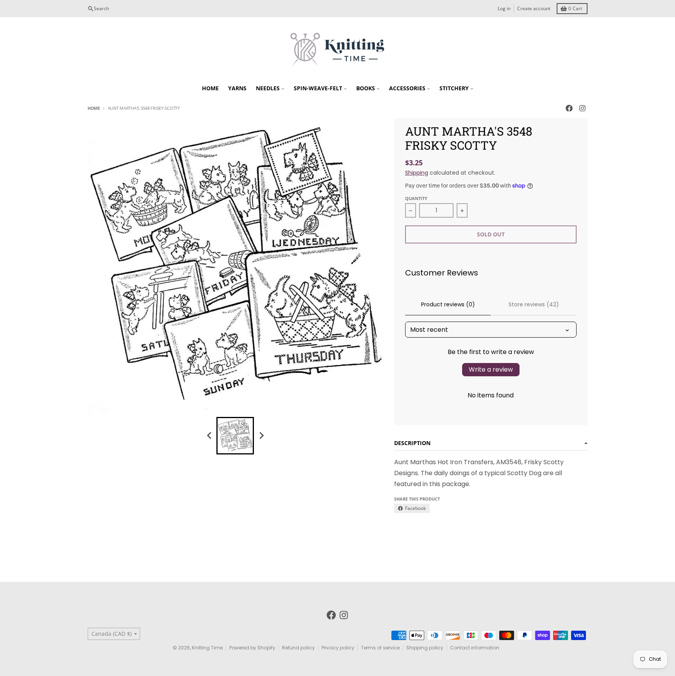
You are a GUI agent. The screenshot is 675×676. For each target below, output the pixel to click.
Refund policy (298, 647)
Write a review (491, 369)
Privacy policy (337, 647)
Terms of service (380, 647)
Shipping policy (424, 647)
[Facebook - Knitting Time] (569, 108)
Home (94, 108)
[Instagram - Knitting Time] (582, 108)
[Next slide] (260, 436)
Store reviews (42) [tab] (534, 304)
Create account (533, 8)
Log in (504, 8)
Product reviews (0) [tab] (448, 304)
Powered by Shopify (252, 647)
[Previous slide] (209, 436)
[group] (235, 435)
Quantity (416, 198)
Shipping (416, 173)
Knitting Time (207, 647)
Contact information (474, 647)
